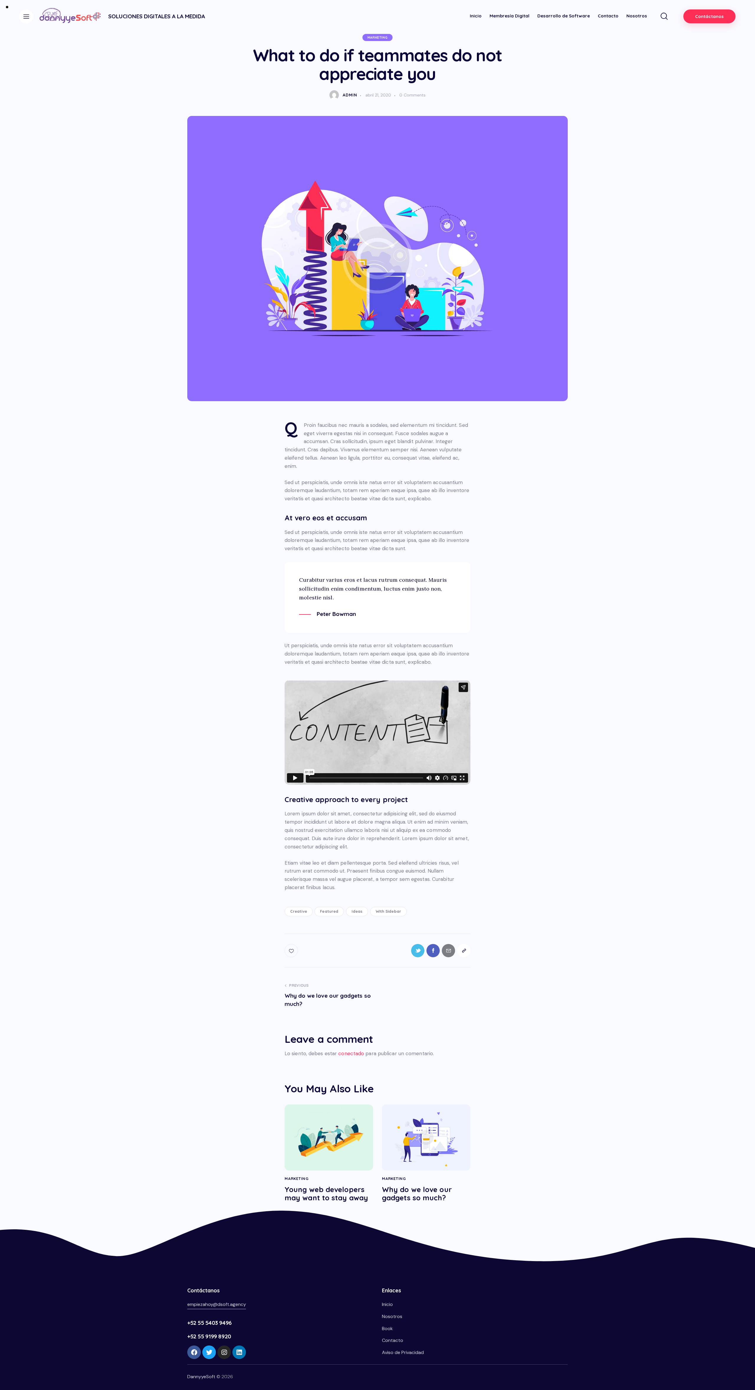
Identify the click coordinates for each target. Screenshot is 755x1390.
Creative (298, 911)
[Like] (292, 950)
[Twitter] (209, 1352)
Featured (329, 911)
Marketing (377, 37)
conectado (351, 1053)
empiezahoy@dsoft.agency (216, 1304)
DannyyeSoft (201, 1376)
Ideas (357, 911)
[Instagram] (224, 1352)
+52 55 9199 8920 (209, 1336)
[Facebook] (194, 1352)
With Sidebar (388, 911)
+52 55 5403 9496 (209, 1322)
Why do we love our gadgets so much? (417, 1193)
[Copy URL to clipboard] (463, 950)
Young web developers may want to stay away (326, 1193)
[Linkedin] (239, 1352)
